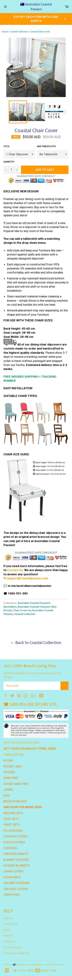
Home (5, 31)
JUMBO (8, 789)
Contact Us (15, 570)
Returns (8, 935)
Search (8, 918)
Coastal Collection (19, 31)
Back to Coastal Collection (38, 642)
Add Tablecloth (46, 146)
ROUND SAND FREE (15, 784)
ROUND (8, 760)
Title (6, 146)
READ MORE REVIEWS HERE (21, 742)
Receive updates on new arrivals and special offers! (32, 675)
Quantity (9, 162)
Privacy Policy (12, 947)
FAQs (6, 930)
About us (9, 941)
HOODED (9, 772)
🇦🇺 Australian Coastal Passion (36, 6)
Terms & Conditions (16, 953)
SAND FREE (10, 778)
